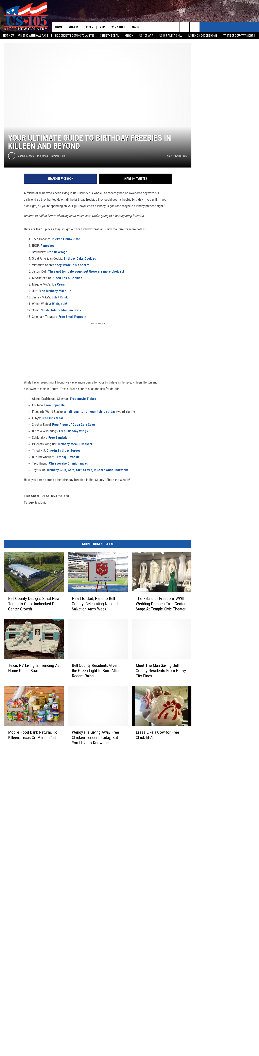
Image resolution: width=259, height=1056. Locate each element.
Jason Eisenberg (26, 155)
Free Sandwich (58, 437)
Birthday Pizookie (67, 457)
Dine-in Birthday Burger (63, 450)
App (102, 27)
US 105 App (146, 35)
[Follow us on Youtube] (184, 27)
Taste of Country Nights (239, 35)
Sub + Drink (60, 297)
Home (59, 27)
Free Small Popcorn (72, 317)
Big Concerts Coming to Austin (74, 35)
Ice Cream (59, 284)
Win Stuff (118, 27)
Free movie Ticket (83, 399)
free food (62, 495)
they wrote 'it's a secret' (72, 265)
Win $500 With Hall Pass (33, 35)
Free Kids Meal (52, 418)
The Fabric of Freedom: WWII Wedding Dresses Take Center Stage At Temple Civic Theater (161, 603)
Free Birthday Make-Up (55, 291)
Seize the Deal (109, 35)
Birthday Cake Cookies (80, 258)
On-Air (73, 27)
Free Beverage (57, 252)
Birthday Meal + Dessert (75, 444)
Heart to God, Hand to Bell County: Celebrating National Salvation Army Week (95, 603)
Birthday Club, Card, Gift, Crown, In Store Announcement (87, 470)
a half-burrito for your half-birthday (89, 412)
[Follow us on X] (195, 27)
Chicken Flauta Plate (65, 239)
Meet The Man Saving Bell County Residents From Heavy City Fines (161, 670)
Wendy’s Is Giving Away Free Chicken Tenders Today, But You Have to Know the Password (95, 737)
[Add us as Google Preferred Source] (154, 27)
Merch (129, 35)
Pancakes (47, 245)
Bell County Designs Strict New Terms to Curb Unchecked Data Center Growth (33, 603)
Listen (89, 27)
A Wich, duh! (58, 304)
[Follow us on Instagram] (174, 27)
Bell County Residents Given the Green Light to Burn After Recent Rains (96, 670)
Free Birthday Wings (73, 431)
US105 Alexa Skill (170, 35)
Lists (43, 502)
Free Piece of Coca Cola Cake (73, 425)
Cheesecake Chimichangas (68, 463)
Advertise (138, 27)
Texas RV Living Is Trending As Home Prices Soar (33, 668)
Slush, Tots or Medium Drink (61, 310)
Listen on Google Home (202, 35)
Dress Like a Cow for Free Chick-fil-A (157, 735)
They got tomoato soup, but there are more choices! (86, 271)
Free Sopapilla (54, 405)
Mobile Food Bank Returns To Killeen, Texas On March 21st (32, 735)
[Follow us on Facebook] (164, 27)
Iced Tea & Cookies (68, 278)
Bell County (48, 495)
